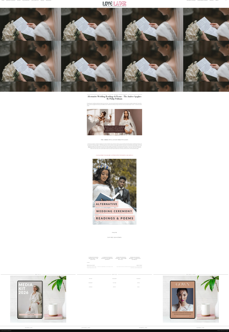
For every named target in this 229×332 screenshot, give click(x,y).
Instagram (86, 327)
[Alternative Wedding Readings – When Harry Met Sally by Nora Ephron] (121, 248)
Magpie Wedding (7, 330)
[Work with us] (38, 322)
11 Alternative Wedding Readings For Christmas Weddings (107, 258)
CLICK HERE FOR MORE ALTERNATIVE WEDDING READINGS (114, 155)
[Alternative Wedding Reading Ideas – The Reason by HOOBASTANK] (93, 248)
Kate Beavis (104, 94)
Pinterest (200, 327)
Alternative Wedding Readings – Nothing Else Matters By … (135, 258)
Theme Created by (222, 330)
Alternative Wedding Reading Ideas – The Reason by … (93, 258)
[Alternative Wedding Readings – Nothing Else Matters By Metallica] (135, 248)
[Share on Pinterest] (91, 262)
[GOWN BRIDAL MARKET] (191, 322)
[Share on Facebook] (90, 262)
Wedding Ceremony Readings (121, 94)
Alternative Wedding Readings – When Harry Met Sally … (121, 258)
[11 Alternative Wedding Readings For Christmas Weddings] (107, 248)
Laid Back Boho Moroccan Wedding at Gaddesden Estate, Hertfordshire (129, 266)
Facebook (143, 327)
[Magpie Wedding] (114, 4)
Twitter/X (28, 327)
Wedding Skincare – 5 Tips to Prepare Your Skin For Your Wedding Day (100, 266)
